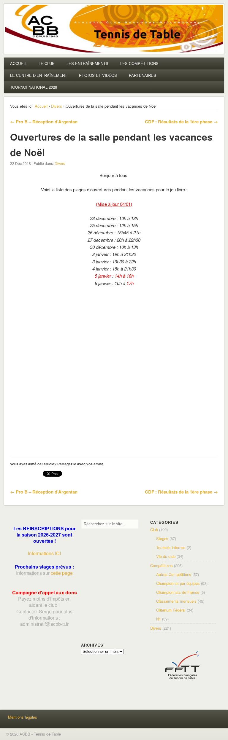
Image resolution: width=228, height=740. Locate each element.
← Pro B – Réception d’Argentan (43, 121)
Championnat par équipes (178, 583)
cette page (62, 572)
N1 (158, 619)
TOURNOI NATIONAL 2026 (33, 87)
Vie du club (165, 556)
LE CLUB (47, 63)
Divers (56, 106)
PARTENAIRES (142, 75)
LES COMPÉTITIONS (139, 63)
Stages (162, 538)
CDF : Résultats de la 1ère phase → (181, 121)
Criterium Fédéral (171, 610)
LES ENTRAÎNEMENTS (87, 63)
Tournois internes (171, 547)
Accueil (41, 106)
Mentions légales (22, 717)
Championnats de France (177, 592)
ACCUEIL (18, 63)
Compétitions (161, 565)
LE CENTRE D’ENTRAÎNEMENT (38, 75)
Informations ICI (44, 553)
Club (154, 529)
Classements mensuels (176, 601)
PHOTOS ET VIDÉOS (98, 75)
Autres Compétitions (173, 574)
